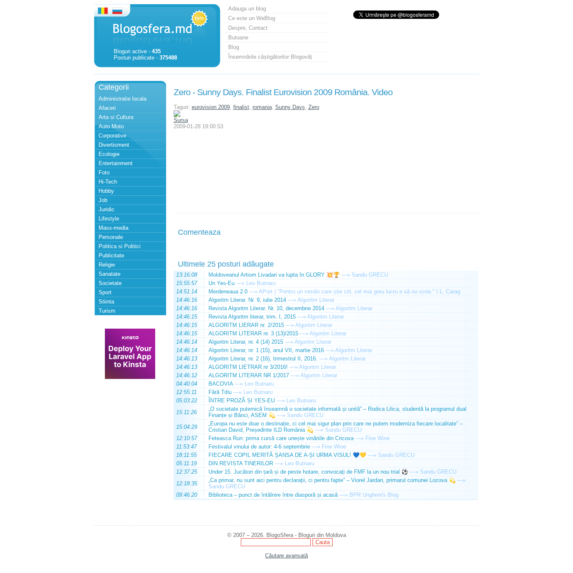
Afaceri (107, 108)
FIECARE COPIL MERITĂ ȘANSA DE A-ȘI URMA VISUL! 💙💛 (287, 455)
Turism (107, 311)
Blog (233, 47)
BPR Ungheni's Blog (373, 495)
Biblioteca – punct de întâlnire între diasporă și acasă (273, 495)
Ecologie (109, 154)
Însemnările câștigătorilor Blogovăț (270, 57)
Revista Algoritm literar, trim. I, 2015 (252, 317)
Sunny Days (290, 107)
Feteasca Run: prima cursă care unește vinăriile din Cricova (281, 438)
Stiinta (106, 301)
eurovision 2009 (211, 107)
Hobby (106, 191)
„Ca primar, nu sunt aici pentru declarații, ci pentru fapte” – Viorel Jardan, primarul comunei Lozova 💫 (332, 480)
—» (345, 275)
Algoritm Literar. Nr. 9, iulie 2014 (247, 300)
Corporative (112, 135)
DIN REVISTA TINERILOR (240, 463)
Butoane (238, 37)
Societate (110, 283)
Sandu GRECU (370, 275)
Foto (104, 172)
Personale (111, 237)
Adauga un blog (247, 8)
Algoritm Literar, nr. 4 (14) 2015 (245, 342)
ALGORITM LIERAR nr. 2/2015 (246, 325)
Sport (105, 292)
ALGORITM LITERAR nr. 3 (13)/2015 (253, 333)
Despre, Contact (248, 28)
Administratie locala (122, 99)
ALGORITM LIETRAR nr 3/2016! (248, 367)
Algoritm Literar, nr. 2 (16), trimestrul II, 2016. (263, 358)
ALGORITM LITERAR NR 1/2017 (248, 375)
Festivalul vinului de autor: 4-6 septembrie (259, 446)
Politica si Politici (120, 246)
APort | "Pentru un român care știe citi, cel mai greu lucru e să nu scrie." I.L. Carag (359, 291)
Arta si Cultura (116, 117)
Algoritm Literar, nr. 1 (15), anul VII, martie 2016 (266, 350)
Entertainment (116, 163)
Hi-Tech (108, 182)
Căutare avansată (286, 555)
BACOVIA (220, 384)
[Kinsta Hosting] (130, 377)
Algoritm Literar (315, 300)
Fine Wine (377, 438)
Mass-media (113, 228)
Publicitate (111, 255)
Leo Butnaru (261, 283)
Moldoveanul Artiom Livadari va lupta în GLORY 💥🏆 (274, 275)
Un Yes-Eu (221, 283)
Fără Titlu (220, 392)
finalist (241, 107)
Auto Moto (111, 126)
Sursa (181, 120)
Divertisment (114, 145)
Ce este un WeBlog (251, 18)
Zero (313, 107)
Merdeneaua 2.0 (227, 291)
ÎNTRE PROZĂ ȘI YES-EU (241, 400)
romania (262, 107)
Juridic (107, 209)
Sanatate (109, 274)
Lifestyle (109, 218)
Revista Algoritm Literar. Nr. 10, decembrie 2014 (266, 308)
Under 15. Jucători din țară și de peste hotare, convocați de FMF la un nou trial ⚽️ (308, 472)
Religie (107, 265)
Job (103, 200)
